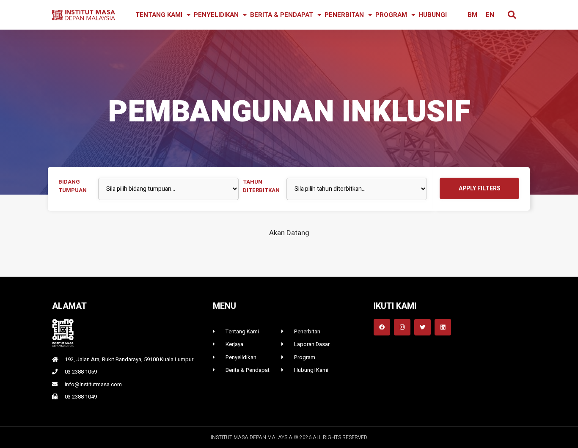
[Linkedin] (443, 327)
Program (391, 15)
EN (490, 15)
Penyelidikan (216, 15)
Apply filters (480, 188)
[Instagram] (402, 327)
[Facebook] (382, 327)
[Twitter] (422, 327)
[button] (511, 15)
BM (472, 15)
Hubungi (432, 15)
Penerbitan (344, 15)
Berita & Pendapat (281, 15)
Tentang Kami (158, 15)
